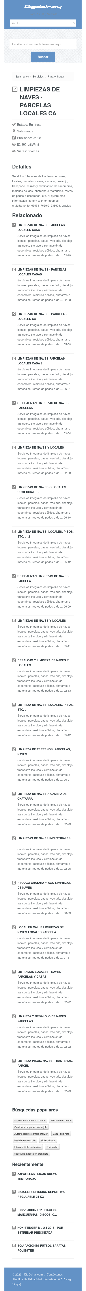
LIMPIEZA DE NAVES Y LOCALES (40, 447)
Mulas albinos (48, 1140)
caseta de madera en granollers (31, 1153)
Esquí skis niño (61, 1133)
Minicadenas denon (61, 1120)
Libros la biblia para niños (27, 1147)
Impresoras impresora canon (29, 1120)
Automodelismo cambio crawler (31, 1133)
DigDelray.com (33, 1274)
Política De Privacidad (27, 1279)
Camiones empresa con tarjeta (30, 1127)
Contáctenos (55, 1274)
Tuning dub (52, 1147)
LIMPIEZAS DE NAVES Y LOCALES (41, 620)
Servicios (38, 76)
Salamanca (22, 76)
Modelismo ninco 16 (25, 1140)
